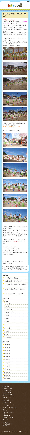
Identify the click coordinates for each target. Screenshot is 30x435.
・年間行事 (4, 404)
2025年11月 (7, 363)
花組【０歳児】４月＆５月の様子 (13, 281)
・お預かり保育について (8, 412)
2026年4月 (7, 353)
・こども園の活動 (6, 390)
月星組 (7, 315)
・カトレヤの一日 (6, 402)
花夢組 (7, 321)
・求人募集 (4, 425)
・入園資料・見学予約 (7, 417)
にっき (22, 261)
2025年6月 (7, 378)
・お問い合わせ (6, 422)
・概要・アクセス (6, 397)
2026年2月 (7, 356)
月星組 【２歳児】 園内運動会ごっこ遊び (15, 269)
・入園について (6, 414)
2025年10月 (7, 366)
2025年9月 (7, 369)
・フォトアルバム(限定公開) (9, 407)
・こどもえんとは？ (7, 388)
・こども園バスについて (8, 394)
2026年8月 (7, 344)
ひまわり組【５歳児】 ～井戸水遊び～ (14, 294)
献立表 (6, 334)
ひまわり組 (9, 309)
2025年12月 (7, 360)
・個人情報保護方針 (7, 424)
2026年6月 (7, 347)
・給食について (6, 396)
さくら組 (8, 303)
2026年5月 (7, 350)
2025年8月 (7, 372)
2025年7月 (7, 375)
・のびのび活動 (6, 406)
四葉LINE (6, 331)
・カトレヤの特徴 (6, 392)
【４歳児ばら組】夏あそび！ (11, 278)
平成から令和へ (10, 312)
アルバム (6, 325)
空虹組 (7, 318)
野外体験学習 (7, 337)
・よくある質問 (6, 415)
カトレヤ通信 (7, 328)
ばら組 (7, 306)
